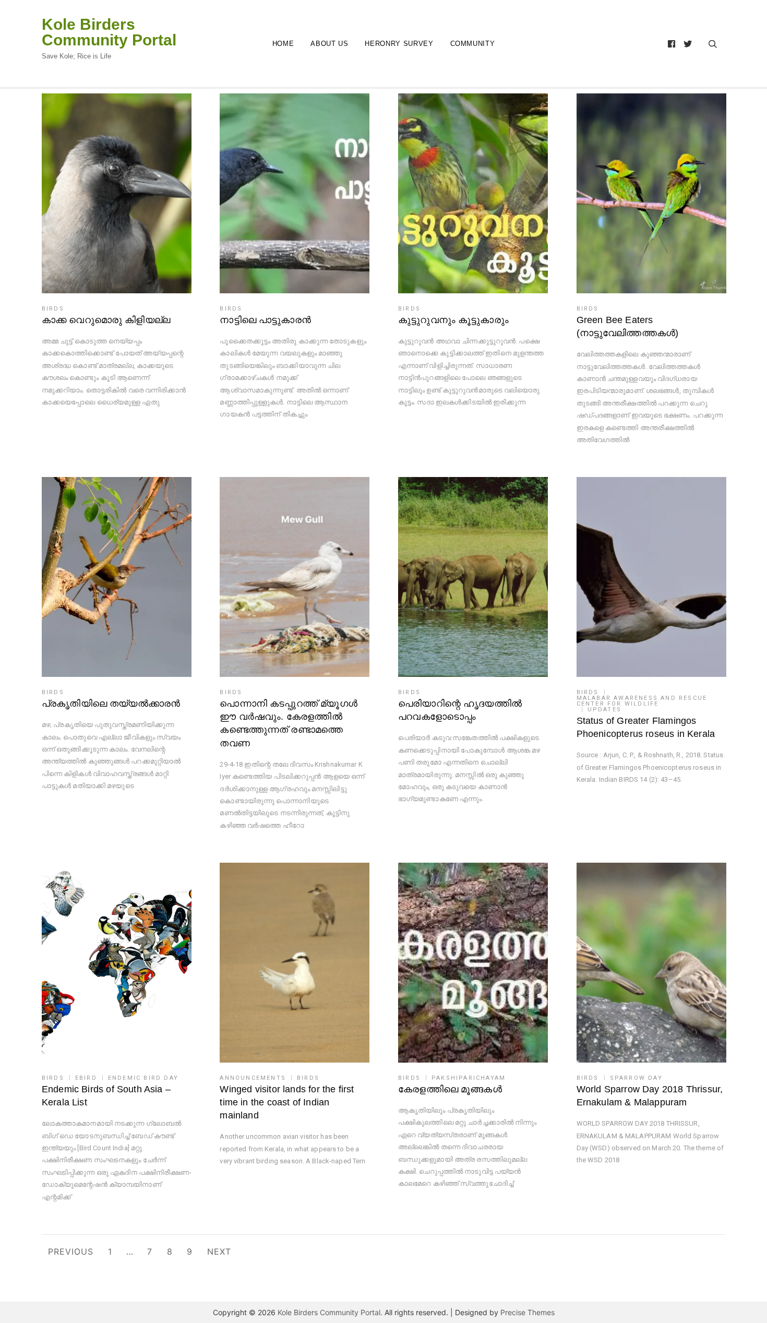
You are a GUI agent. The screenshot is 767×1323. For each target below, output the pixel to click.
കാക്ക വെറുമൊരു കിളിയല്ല (106, 320)
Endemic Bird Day (143, 1078)
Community (472, 43)
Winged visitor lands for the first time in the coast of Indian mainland (287, 1102)
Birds (53, 309)
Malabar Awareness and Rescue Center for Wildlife (642, 701)
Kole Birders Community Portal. (330, 1312)
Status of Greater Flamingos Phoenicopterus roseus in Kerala (646, 727)
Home (283, 43)
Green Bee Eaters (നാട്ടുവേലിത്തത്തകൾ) (628, 326)
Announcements (253, 1078)
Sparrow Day (636, 1078)
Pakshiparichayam (469, 1078)
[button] (116, 193)
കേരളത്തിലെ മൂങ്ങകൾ (450, 1089)
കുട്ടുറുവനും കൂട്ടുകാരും (453, 320)
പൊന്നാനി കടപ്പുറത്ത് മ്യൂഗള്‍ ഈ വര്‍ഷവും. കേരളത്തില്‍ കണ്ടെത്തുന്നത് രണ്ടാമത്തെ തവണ (288, 723)
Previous (70, 1251)
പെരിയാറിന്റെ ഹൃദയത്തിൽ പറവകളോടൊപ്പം (460, 710)
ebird (86, 1078)
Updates (604, 709)
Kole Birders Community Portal (109, 32)
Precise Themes (527, 1312)
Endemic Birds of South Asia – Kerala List (106, 1095)
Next (219, 1251)
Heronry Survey (399, 43)
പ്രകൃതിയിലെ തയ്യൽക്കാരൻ (111, 703)
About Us (329, 43)
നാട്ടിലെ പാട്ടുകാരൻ (265, 320)
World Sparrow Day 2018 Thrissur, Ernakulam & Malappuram (650, 1095)
